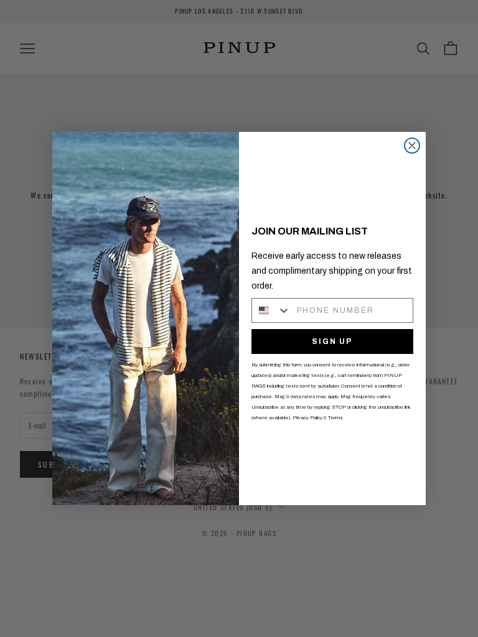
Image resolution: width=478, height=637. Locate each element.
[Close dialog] (412, 145)
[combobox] (271, 310)
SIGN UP (332, 341)
